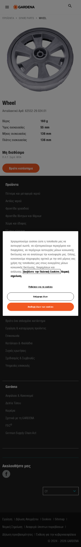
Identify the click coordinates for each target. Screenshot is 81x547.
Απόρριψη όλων (40, 296)
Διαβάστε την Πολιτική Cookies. (41, 271)
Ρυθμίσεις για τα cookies (41, 286)
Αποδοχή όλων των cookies (40, 306)
